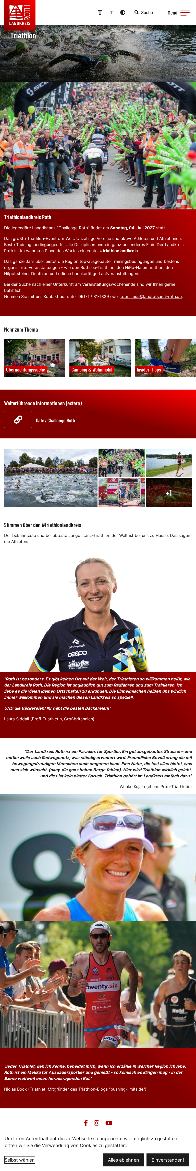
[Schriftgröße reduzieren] (111, 12)
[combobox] (143, 12)
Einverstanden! (168, 1160)
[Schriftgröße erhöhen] (100, 12)
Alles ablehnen (123, 1160)
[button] (185, 12)
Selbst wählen (20, 1160)
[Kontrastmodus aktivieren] (122, 12)
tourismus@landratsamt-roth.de (151, 296)
